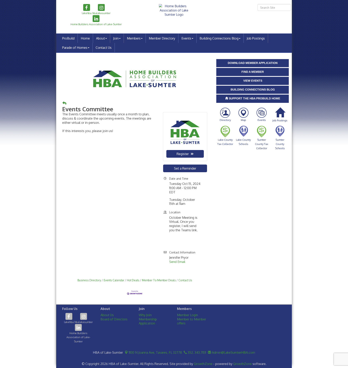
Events (186, 38)
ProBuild (68, 38)
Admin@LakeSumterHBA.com (233, 352)
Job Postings (256, 38)
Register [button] (183, 154)
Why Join (145, 315)
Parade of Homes (74, 48)
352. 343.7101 (196, 352)
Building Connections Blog (219, 38)
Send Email (177, 262)
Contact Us (104, 48)
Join (116, 38)
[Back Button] (64, 103)
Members (134, 38)
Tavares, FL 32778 (155, 352)
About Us (107, 315)
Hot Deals (133, 280)
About (100, 38)
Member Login (187, 315)
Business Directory (89, 280)
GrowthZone (203, 364)
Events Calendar (114, 280)
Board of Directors (113, 319)
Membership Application (148, 321)
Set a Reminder (185, 168)
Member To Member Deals (159, 280)
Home (85, 38)
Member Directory (162, 38)
